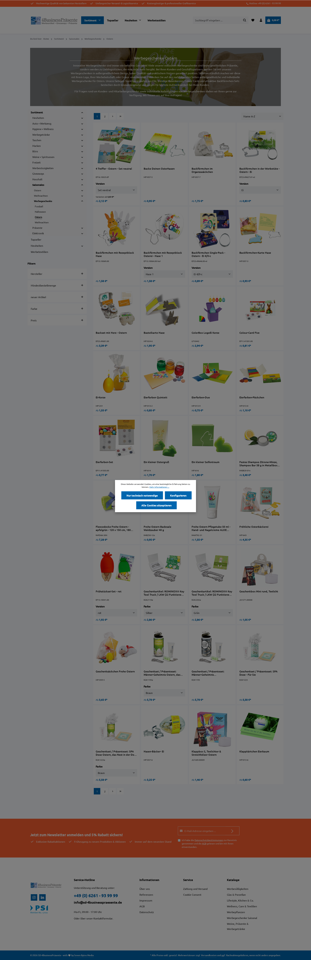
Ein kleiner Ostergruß (156, 462)
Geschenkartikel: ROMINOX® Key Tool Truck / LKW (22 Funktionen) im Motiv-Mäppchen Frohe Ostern (164, 593)
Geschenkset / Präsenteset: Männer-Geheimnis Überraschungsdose (208, 673)
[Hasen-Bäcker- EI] (164, 727)
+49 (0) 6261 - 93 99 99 (96, 895)
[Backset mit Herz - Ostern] (116, 308)
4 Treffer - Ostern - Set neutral (114, 168)
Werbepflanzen (236, 912)
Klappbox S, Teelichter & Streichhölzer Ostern (206, 753)
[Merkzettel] (253, 20)
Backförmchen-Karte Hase (255, 252)
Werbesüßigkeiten (237, 888)
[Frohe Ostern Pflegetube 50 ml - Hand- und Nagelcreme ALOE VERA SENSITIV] (212, 502)
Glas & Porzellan (236, 894)
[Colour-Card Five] (260, 308)
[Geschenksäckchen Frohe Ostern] (116, 647)
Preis (34, 320)
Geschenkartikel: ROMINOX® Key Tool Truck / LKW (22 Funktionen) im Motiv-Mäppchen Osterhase (212, 593)
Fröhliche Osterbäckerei (253, 526)
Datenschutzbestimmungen (209, 840)
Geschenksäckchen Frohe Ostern (115, 671)
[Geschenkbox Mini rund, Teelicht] (260, 567)
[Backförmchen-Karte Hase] (260, 228)
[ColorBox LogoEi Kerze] (212, 308)
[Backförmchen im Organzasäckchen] (212, 144)
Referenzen (146, 894)
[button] (82, 112)
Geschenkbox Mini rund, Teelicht (258, 591)
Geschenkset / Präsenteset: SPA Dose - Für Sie (258, 673)
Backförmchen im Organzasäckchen (202, 170)
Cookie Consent (192, 894)
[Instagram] (34, 897)
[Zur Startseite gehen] (54, 20)
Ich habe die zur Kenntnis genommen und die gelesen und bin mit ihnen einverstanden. (209, 843)
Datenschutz (146, 912)
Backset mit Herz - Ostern (111, 332)
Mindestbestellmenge (43, 285)
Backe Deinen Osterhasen (159, 168)
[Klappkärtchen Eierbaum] (260, 727)
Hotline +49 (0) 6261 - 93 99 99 (265, 3)
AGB (204, 843)
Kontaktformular (103, 918)
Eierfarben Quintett (155, 397)
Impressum (145, 900)
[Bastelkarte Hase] (164, 308)
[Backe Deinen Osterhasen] (164, 144)
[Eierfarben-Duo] (212, 373)
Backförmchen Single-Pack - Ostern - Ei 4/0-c (208, 254)
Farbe (34, 308)
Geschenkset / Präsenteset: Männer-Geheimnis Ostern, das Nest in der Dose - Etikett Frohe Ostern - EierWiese (163, 673)
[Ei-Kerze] (116, 373)
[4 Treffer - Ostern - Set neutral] (116, 144)
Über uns (144, 888)
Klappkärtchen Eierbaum (254, 751)
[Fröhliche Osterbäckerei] (260, 502)
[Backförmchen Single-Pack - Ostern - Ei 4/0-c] (212, 228)
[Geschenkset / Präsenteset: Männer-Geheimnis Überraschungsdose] (212, 647)
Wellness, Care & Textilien (242, 906)
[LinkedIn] (42, 897)
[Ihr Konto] (261, 20)
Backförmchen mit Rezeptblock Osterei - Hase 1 (163, 254)
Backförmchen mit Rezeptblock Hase (115, 254)
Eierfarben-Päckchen (251, 397)
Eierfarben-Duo (201, 397)
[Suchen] (244, 20)
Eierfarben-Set (104, 462)
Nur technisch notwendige (142, 495)
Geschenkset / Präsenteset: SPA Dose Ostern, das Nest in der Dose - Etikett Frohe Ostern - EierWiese (116, 753)
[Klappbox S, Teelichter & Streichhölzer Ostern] (212, 727)
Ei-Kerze (100, 397)
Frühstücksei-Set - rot (108, 591)
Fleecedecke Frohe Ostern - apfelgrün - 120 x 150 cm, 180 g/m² (113, 528)
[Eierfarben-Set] (116, 438)
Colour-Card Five (249, 332)
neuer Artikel (38, 297)
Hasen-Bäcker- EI (154, 751)
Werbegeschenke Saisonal (242, 917)
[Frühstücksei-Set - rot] (116, 567)
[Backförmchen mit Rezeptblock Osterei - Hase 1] (164, 228)
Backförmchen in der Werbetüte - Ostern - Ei (259, 170)
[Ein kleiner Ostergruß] (164, 438)
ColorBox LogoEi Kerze (205, 332)
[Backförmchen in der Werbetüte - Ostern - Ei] (260, 144)
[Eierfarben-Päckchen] (260, 373)
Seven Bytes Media (84, 955)
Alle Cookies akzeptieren (156, 505)
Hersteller (36, 273)
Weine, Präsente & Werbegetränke (237, 926)
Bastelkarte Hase (154, 332)
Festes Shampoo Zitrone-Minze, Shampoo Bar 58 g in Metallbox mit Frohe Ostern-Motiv (258, 463)
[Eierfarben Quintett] (164, 373)
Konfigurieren (178, 495)
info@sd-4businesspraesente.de (98, 902)
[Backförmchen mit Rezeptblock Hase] (116, 228)
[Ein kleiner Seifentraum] (212, 438)
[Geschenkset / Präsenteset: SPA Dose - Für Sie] (260, 647)
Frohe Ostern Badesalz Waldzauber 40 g (157, 528)
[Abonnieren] (232, 830)
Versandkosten (209, 955)
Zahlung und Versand (195, 888)
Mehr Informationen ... (159, 487)
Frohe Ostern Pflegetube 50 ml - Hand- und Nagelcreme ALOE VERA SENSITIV (211, 528)
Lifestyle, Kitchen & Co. (240, 900)
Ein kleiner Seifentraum (205, 462)
